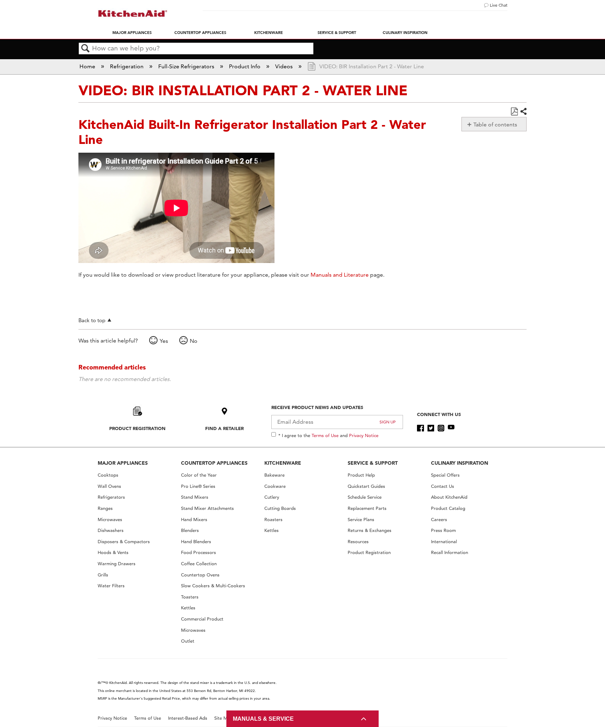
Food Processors (198, 552)
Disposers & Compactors (124, 541)
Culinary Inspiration (405, 32)
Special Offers (445, 475)
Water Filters (111, 585)
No (193, 341)
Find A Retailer (224, 428)
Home (88, 66)
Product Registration (137, 428)
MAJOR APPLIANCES (123, 463)
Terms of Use (325, 435)
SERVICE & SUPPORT (373, 463)
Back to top (91, 320)
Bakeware (274, 475)
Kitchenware (268, 32)
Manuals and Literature (340, 274)
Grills (103, 574)
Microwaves (110, 519)
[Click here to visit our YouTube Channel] (451, 428)
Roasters (273, 519)
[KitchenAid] (133, 13)
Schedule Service (365, 497)
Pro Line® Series (198, 486)
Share (523, 112)
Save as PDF (514, 112)
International (444, 541)
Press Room (443, 530)
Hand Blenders (196, 541)
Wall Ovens (109, 486)
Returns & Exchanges (369, 530)
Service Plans (361, 519)
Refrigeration (127, 66)
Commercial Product (202, 619)
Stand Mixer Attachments (207, 508)
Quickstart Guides (366, 486)
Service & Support (337, 32)
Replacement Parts (367, 508)
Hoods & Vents (113, 552)
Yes (164, 341)
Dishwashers (111, 530)
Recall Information (449, 552)
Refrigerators (111, 497)
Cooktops (108, 475)
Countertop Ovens (200, 574)
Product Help (361, 475)
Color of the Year (199, 475)
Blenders (190, 530)
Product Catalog (448, 508)
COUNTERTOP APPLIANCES (214, 463)
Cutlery (271, 497)
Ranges (105, 508)
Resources (358, 541)
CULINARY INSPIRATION (459, 463)
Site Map (223, 718)
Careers (439, 519)
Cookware (275, 486)
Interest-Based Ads (187, 718)
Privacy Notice (363, 435)
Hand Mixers (194, 519)
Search (85, 49)
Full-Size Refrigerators (187, 66)
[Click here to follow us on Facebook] (420, 428)
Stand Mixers (194, 497)
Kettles (188, 607)
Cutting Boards (280, 508)
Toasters (190, 597)
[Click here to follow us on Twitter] (430, 428)
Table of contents (495, 124)
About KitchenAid (449, 497)
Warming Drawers (116, 563)
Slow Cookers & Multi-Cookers (213, 585)
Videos (284, 66)
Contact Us (442, 486)
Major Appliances (132, 32)
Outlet (187, 641)
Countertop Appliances (200, 32)
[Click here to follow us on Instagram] (441, 428)
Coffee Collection (199, 563)
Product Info (245, 66)
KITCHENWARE (282, 463)
